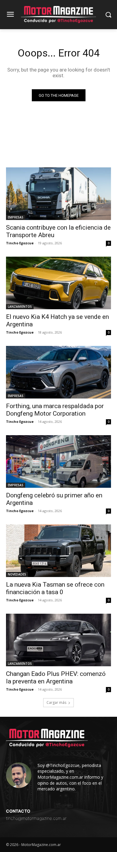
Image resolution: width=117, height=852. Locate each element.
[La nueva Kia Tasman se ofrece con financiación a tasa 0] (58, 550)
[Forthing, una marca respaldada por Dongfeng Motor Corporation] (58, 372)
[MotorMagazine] (58, 14)
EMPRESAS (15, 217)
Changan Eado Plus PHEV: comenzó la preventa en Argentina (56, 677)
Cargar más (56, 702)
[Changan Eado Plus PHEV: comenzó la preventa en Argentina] (58, 640)
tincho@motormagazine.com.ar (36, 818)
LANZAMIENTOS (20, 306)
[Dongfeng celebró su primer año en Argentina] (58, 461)
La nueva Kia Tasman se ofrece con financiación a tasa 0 (55, 588)
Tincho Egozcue (20, 243)
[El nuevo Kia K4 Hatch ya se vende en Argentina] (58, 283)
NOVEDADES (17, 574)
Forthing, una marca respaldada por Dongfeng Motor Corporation (55, 409)
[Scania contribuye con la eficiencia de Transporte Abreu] (58, 193)
